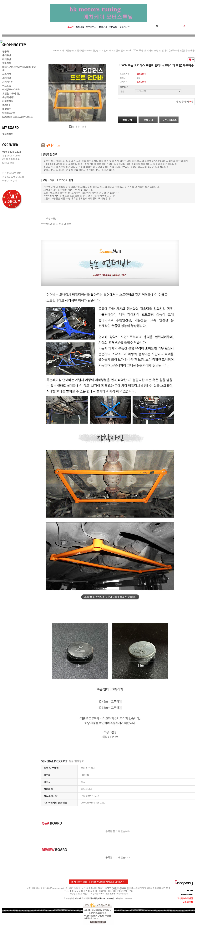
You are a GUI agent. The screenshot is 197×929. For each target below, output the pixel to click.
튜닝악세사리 (8, 97)
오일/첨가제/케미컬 (11, 93)
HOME (190, 890)
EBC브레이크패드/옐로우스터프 (17, 117)
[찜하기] (169, 118)
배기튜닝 (6, 59)
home (56, 50)
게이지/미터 (7, 81)
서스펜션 (6, 74)
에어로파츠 (7, 101)
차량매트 (6, 109)
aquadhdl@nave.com (116, 893)
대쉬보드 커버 (8, 113)
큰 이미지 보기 (79, 126)
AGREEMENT (187, 894)
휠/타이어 (6, 105)
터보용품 (6, 85)
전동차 (5, 51)
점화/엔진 (6, 63)
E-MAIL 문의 (8, 163)
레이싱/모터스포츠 (11, 89)
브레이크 (6, 78)
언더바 (107, 50)
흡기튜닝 (6, 55)
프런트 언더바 (120, 50)
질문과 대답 (7, 134)
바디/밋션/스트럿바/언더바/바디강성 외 (81, 50)
